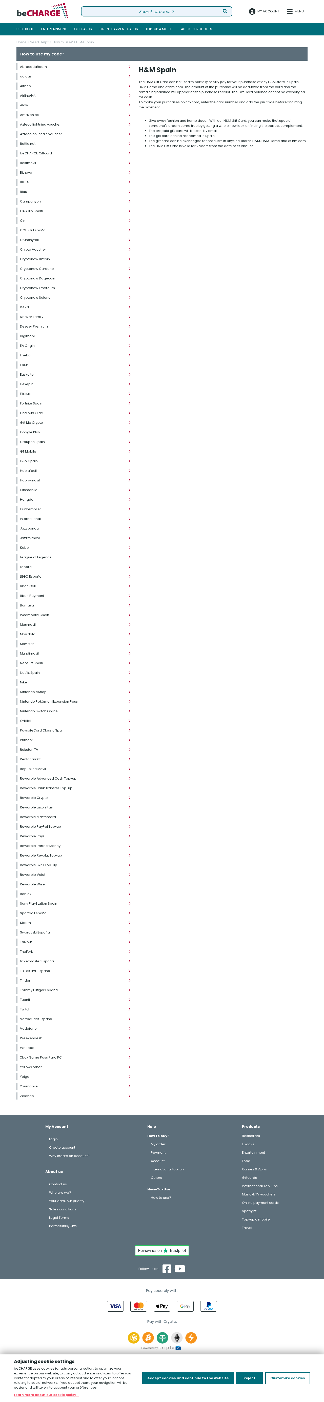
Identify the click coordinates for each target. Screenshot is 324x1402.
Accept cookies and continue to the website (188, 1378)
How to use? (63, 42)
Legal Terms (59, 1217)
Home (21, 42)
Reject (249, 1378)
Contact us (58, 1184)
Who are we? (60, 1192)
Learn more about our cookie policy (45, 1394)
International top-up (167, 1169)
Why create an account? (69, 1155)
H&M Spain (85, 42)
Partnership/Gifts (63, 1226)
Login (53, 1139)
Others (156, 1177)
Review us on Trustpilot (162, 1250)
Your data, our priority (66, 1200)
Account (158, 1161)
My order (158, 1144)
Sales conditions (62, 1209)
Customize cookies (287, 1378)
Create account (62, 1147)
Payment (158, 1152)
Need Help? (39, 42)
